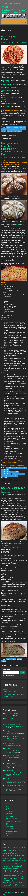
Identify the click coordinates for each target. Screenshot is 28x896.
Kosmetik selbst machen (12, 825)
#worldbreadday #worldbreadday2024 (10, 471)
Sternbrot (4, 131)
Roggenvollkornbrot (6, 129)
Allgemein (8, 803)
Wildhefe (4, 661)
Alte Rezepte (9, 804)
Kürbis (3, 475)
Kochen (8, 823)
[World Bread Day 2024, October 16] (12, 465)
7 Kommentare (21, 157)
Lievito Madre (15, 864)
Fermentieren (9, 816)
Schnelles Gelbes (10, 721)
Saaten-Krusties (15, 129)
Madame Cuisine (11, 763)
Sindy (14, 42)
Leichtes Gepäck (10, 826)
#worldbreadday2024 (6, 473)
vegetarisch (14, 880)
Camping (8, 809)
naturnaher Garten (10, 830)
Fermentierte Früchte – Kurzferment (12, 693)
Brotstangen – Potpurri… (9, 38)
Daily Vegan (10, 778)
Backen (4, 135)
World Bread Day (8, 159)
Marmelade (13, 866)
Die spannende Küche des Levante (14, 726)
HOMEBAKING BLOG (12, 713)
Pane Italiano (22, 127)
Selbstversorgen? (6, 138)
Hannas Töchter (11, 743)
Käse (17, 862)
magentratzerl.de (11, 731)
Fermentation (16, 853)
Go (23, 672)
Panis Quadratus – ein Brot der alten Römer (14, 694)
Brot (20, 847)
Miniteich (6, 868)
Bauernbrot (12, 847)
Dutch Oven (9, 813)
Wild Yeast (20, 885)
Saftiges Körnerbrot (11, 745)
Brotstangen (9, 127)
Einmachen (9, 814)
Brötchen (17, 850)
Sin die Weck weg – (11, 5)
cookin (8, 748)
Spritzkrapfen (9, 715)
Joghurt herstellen (7, 860)
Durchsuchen (6, 669)
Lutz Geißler (6, 866)
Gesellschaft (16, 855)
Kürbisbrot (16, 127)
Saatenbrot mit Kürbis (13, 487)
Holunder (19, 858)
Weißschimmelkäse (14, 882)
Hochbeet (13, 858)
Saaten (14, 659)
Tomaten (15, 878)
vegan (7, 835)
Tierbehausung (19, 876)
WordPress (10, 892)
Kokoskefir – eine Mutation (9, 691)
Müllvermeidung (13, 135)
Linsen (21, 864)
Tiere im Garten (8, 878)
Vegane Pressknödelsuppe (12, 733)
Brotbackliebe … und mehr (13, 718)
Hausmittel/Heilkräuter (11, 818)
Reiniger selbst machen (12, 831)
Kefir (17, 860)
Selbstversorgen (9, 876)
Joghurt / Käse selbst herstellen (14, 821)
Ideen (7, 820)
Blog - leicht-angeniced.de (13, 724)
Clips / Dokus (9, 811)
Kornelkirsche (22, 860)
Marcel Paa (14, 475)
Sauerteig (19, 659)
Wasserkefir (6, 882)
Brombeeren (16, 847)
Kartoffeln (14, 860)
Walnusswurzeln (17, 131)
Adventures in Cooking (12, 736)
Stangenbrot (23, 129)
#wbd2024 (9, 467)
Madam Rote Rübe (11, 770)
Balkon (7, 808)
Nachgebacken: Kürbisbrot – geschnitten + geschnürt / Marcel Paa (11, 149)
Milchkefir (19, 866)
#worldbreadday (5, 469)
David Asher (21, 850)
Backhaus (6, 847)
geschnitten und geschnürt (18, 473)
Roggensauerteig (12, 873)
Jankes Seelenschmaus (13, 755)
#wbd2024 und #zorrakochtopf (19, 467)
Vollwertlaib (9, 131)
